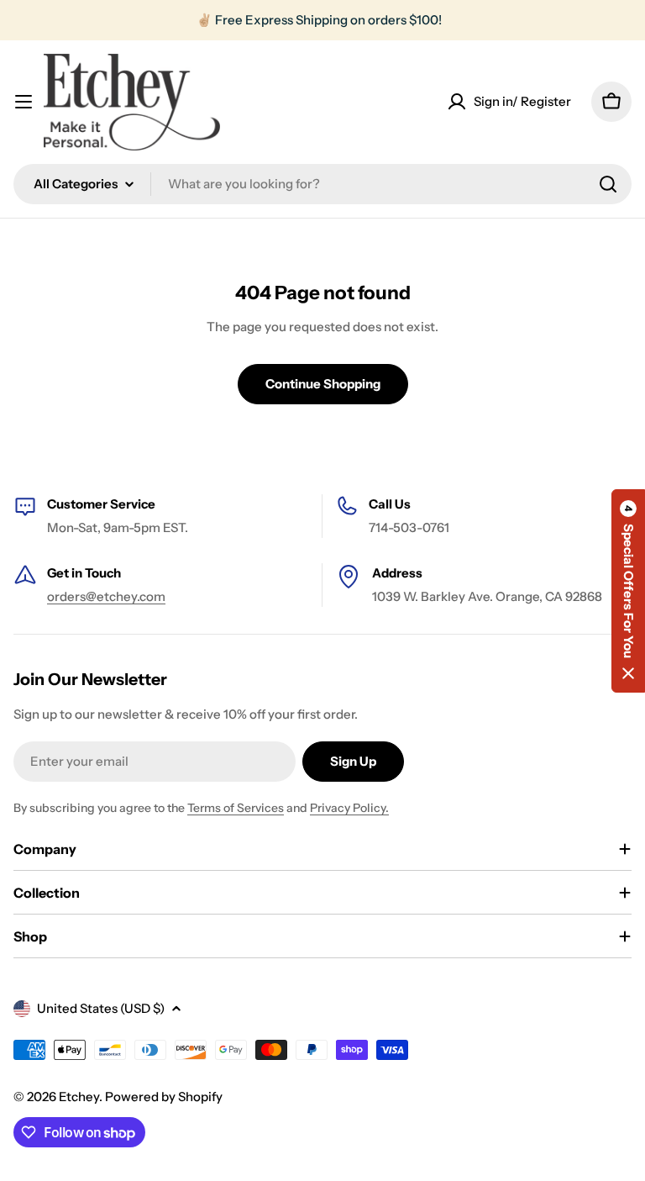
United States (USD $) (101, 1008)
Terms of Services (235, 807)
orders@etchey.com (106, 596)
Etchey (79, 1097)
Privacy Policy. (349, 807)
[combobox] (322, 184)
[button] (628, 591)
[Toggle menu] (23, 102)
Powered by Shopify (164, 1097)
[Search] (608, 184)
